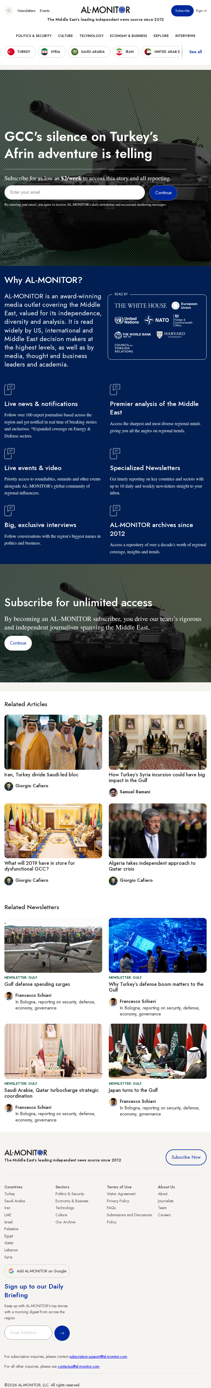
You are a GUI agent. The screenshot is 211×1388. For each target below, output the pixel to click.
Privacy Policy (118, 1201)
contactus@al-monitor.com (78, 1366)
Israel (8, 1222)
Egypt (8, 1236)
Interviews (185, 36)
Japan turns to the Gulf (133, 1090)
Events (44, 10)
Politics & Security (33, 36)
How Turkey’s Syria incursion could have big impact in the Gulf (157, 777)
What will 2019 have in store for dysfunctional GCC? (39, 866)
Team (162, 1207)
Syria (8, 1257)
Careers (164, 1215)
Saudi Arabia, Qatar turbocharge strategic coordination (51, 1093)
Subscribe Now (186, 1157)
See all (195, 52)
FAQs (111, 1207)
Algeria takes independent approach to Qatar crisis (152, 866)
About (162, 1194)
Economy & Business (128, 36)
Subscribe (182, 10)
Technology (91, 36)
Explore (161, 36)
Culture (65, 36)
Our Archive (65, 1222)
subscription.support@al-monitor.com (98, 1356)
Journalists (165, 1201)
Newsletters (26, 10)
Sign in (201, 10)
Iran (7, 1207)
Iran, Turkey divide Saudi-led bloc (41, 774)
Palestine (11, 1229)
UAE (7, 1215)
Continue (18, 643)
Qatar (9, 1243)
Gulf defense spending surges (37, 984)
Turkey (9, 1194)
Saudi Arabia (14, 1201)
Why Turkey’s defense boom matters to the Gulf (156, 987)
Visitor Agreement (121, 1194)
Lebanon (11, 1250)
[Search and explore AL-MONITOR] (8, 10)
